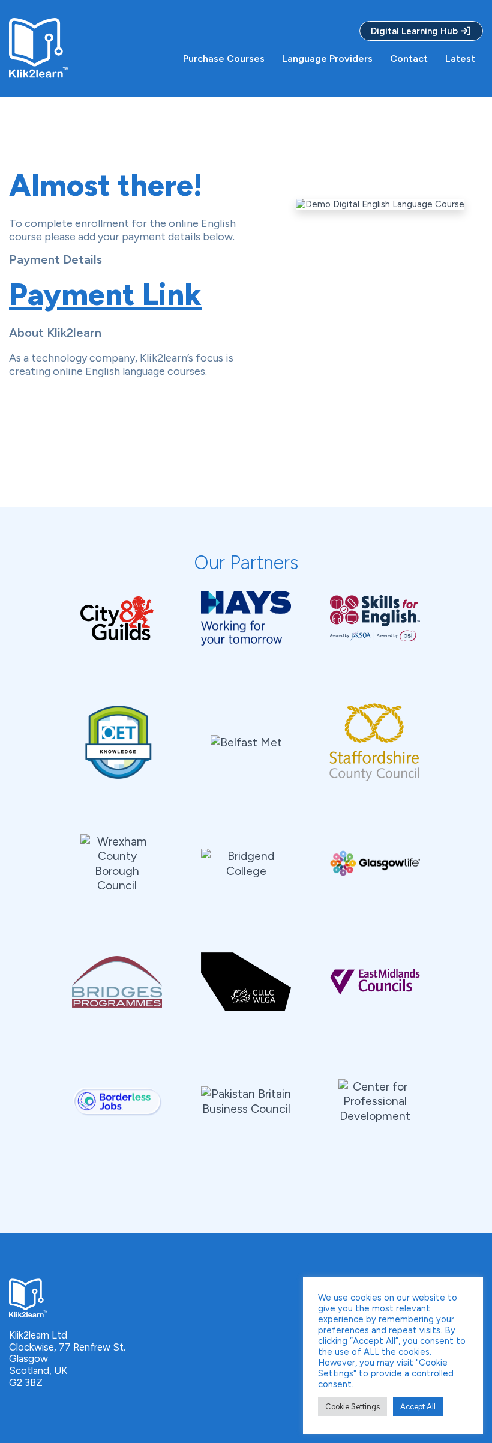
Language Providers (327, 58)
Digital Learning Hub (415, 31)
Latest (460, 58)
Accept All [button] (418, 1406)
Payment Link (105, 294)
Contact (409, 58)
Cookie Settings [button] (352, 1406)
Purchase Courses (224, 58)
